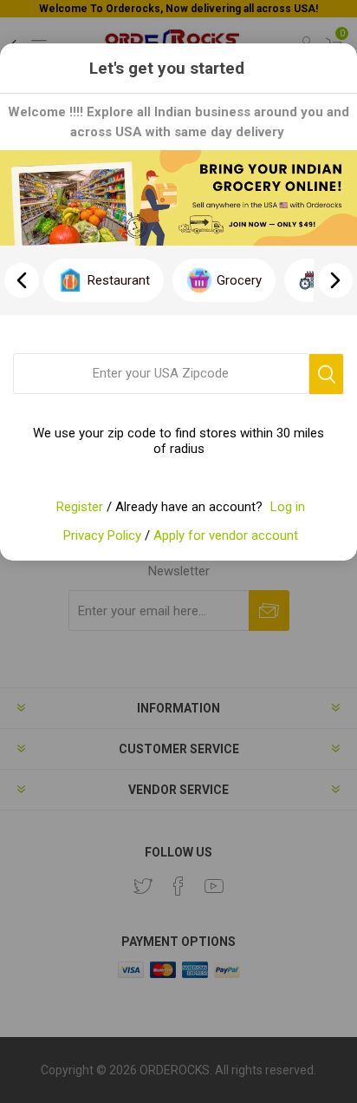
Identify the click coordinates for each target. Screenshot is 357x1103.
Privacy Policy (102, 535)
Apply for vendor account (225, 535)
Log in (287, 507)
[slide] (335, 280)
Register (79, 507)
